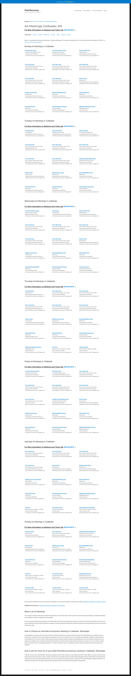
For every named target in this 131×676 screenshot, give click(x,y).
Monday (35, 34)
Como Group (55, 210)
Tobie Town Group (57, 130)
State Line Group (83, 130)
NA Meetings (86, 10)
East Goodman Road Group (59, 106)
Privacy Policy (34, 670)
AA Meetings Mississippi (51, 21)
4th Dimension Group (30, 50)
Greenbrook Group (84, 266)
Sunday (68, 34)
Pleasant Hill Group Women (32, 266)
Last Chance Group (57, 507)
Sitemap (47, 670)
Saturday (63, 34)
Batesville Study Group (85, 573)
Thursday (53, 34)
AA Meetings (77, 10)
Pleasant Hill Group (84, 92)
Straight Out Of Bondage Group (87, 158)
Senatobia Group (29, 130)
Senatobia (85, 601)
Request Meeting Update (55, 670)
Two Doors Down (83, 347)
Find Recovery (32, 10)
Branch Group (83, 78)
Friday (58, 34)
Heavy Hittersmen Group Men (86, 507)
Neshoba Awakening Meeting (86, 559)
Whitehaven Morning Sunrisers (87, 106)
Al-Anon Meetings (97, 10)
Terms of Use (41, 670)
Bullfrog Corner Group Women (33, 479)
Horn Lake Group (29, 64)
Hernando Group (29, 291)
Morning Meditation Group (59, 92)
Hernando (98, 601)
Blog (105, 10)
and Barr (103, 601)
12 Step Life (64, 670)
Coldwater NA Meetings (44, 605)
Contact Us (70, 670)
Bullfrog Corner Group (31, 92)
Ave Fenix (54, 347)
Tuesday (40, 34)
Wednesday (46, 34)
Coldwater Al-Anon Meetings (58, 605)
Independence (91, 601)
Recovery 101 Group (84, 50)
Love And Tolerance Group (59, 50)
